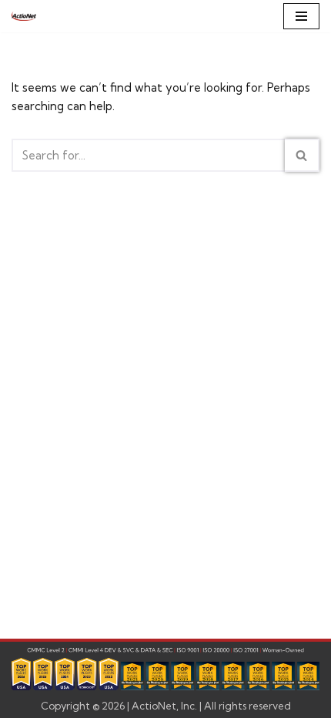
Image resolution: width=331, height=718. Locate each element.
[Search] (302, 155)
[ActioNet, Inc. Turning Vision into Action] (24, 16)
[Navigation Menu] (301, 16)
